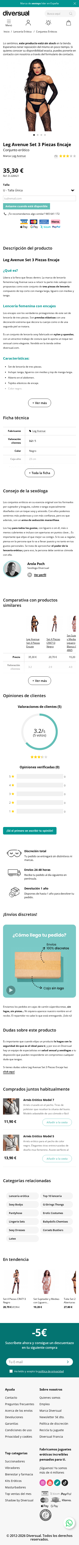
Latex (12, 1238)
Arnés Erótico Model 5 (38, 1136)
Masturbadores (15, 1487)
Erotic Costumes (53, 1213)
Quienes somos (50, 1397)
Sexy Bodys (16, 1204)
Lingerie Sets (17, 1221)
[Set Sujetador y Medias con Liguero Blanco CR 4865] (46, 1282)
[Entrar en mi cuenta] (28, 23)
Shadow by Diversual (19, 1500)
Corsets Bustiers (53, 1230)
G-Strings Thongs (53, 1204)
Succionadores (15, 1461)
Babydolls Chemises (55, 1221)
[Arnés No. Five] (11, 1143)
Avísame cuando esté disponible (26, 206)
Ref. (5, 176)
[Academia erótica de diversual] (57, 1482)
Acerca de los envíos (19, 1410)
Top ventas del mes (18, 1494)
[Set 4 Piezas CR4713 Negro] (16, 1282)
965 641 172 (53, 214)
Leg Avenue (39, 431)
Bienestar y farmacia (19, 1474)
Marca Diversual (51, 1410)
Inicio (7, 31)
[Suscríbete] (68, 1363)
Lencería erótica (19, 1196)
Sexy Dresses (17, 1230)
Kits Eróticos (13, 1481)
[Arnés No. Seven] (11, 1106)
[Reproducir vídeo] (10, 990)
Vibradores (12, 1468)
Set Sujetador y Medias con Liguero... (46, 1300)
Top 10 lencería (52, 1196)
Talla (6, 185)
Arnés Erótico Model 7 (38, 1100)
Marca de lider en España (39, 3)
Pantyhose (15, 1213)
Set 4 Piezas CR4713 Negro (14, 1300)
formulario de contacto (59, 54)
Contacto (11, 1397)
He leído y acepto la (39, 1371)
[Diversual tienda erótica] (30, 12)
